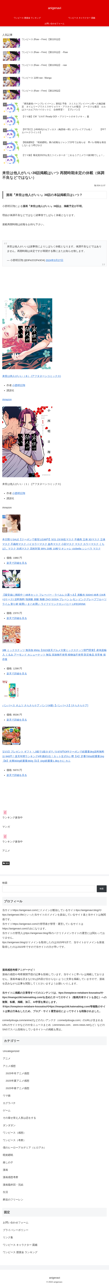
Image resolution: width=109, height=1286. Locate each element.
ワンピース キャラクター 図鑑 (20, 1245)
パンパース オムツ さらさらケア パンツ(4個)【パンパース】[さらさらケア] (45, 705)
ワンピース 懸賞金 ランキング (20, 1252)
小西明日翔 (18, 385)
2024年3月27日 (54, 260)
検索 (4, 882)
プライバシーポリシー (15, 1230)
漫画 (7, 863)
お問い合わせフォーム (15, 1222)
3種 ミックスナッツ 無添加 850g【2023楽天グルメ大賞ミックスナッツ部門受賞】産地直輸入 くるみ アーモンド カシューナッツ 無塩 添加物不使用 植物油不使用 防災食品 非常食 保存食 (54, 655)
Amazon (7, 399)
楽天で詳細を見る (17, 563)
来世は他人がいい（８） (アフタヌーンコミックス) (31, 376)
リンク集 (8, 1237)
